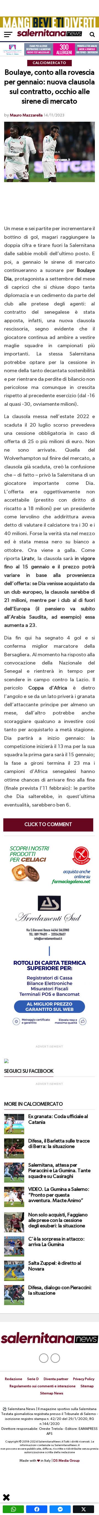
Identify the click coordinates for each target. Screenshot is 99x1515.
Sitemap (87, 1386)
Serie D (33, 1379)
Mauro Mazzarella (26, 115)
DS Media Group (66, 1461)
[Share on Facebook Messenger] (60, 1509)
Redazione (13, 1379)
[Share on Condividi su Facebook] (36, 1509)
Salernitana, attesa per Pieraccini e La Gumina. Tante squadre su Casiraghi (59, 1171)
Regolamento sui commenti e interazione (43, 1386)
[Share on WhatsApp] (13, 1509)
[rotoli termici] (49, 1027)
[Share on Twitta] (83, 1509)
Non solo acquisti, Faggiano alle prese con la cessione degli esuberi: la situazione (57, 1220)
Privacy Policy (83, 1379)
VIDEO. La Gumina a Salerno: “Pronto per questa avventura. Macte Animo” (58, 1195)
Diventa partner (56, 1379)
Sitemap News (51, 1393)
